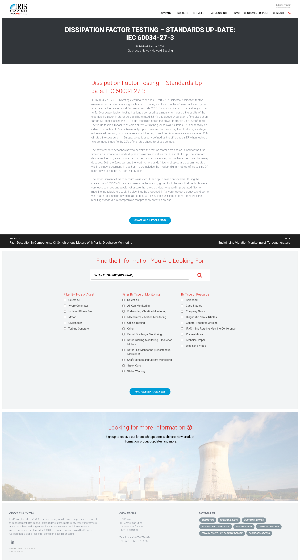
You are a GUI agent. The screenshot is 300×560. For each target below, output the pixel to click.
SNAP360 (21, 551)
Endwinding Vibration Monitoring (146, 311)
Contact (278, 13)
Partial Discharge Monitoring (144, 334)
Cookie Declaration (259, 533)
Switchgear (75, 323)
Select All (74, 300)
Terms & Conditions (268, 526)
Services (198, 13)
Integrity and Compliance (216, 526)
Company (165, 13)
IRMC (237, 13)
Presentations (194, 334)
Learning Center (219, 13)
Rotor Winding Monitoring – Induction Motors (149, 342)
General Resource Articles (202, 323)
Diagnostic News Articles (201, 317)
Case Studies (194, 305)
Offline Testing (136, 323)
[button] (289, 13)
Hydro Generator (78, 305)
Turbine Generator (79, 328)
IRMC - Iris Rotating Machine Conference (211, 328)
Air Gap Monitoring (138, 305)
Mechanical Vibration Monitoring (146, 317)
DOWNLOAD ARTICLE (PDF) (150, 220)
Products (182, 13)
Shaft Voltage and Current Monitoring (149, 359)
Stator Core (134, 365)
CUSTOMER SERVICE (254, 520)
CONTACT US (208, 520)
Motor (72, 317)
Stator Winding (136, 371)
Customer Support (256, 13)
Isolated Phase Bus (80, 311)
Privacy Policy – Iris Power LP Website (222, 533)
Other (130, 328)
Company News (195, 311)
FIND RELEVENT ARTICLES (150, 391)
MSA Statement (244, 526)
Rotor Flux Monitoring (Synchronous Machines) (148, 352)
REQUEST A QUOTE (229, 520)
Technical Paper (195, 340)
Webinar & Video (196, 345)
